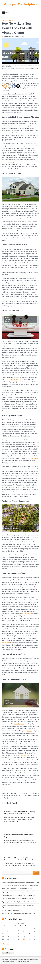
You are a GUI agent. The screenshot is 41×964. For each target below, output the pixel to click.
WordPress (25, 961)
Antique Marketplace (20, 4)
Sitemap (29, 959)
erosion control (33, 458)
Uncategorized (7, 20)
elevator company (26, 613)
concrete (29, 731)
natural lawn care (24, 755)
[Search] (37, 12)
